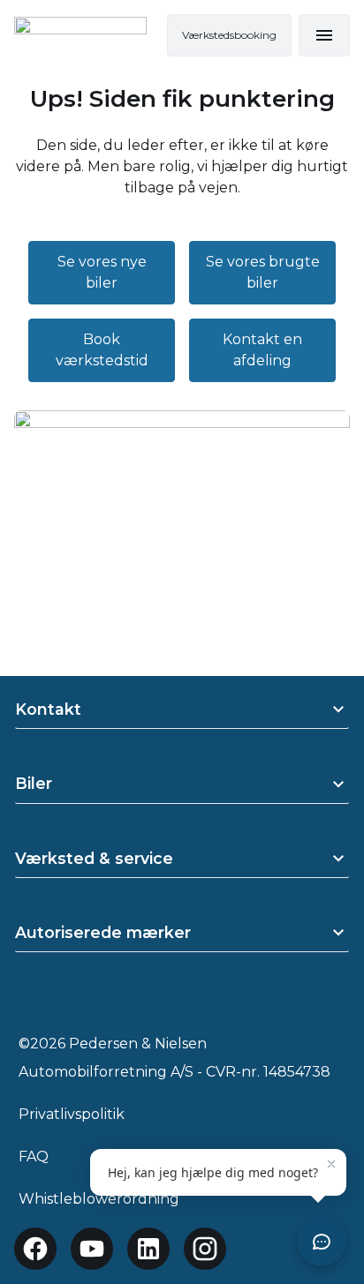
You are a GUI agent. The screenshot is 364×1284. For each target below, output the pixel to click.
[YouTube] (92, 1249)
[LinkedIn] (148, 1249)
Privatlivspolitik (72, 1114)
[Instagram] (205, 1249)
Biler (33, 783)
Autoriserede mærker (103, 932)
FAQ (34, 1156)
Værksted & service (94, 858)
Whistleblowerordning (99, 1198)
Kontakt (48, 709)
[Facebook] (35, 1249)
